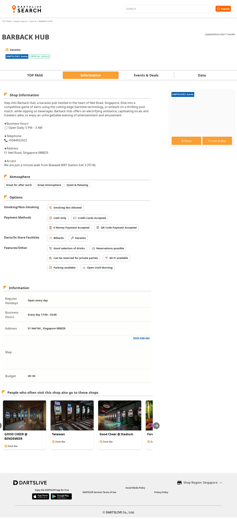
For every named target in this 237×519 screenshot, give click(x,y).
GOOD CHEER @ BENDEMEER (15, 436)
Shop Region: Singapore (200, 482)
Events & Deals (146, 75)
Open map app (141, 338)
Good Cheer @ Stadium (116, 434)
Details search (21, 21)
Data (202, 75)
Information (91, 75)
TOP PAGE (7, 21)
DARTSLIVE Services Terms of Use (99, 492)
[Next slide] (156, 426)
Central (32, 21)
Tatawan (58, 434)
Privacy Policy (161, 492)
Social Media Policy (135, 487)
